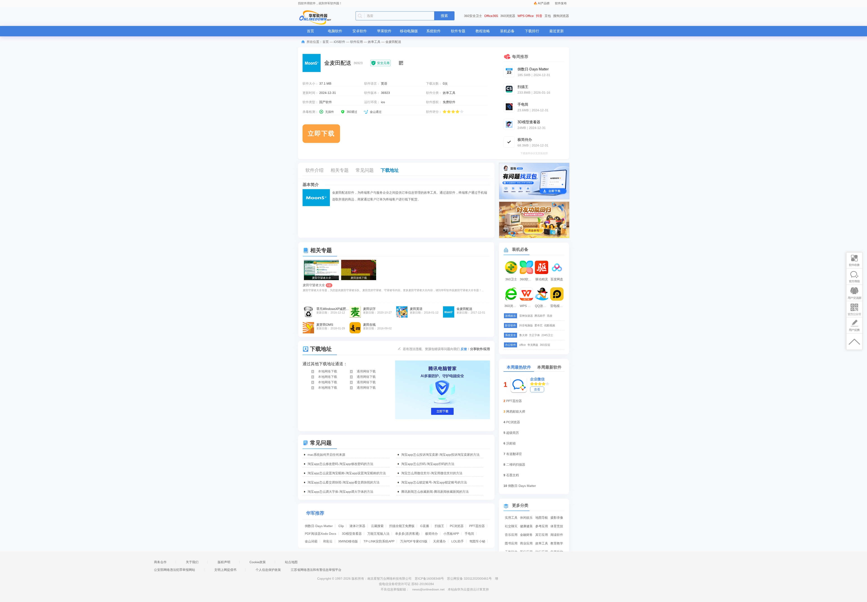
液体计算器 (357, 526)
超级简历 (512, 433)
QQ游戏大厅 (542, 306)
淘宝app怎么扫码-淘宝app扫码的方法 (427, 464)
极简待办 (431, 533)
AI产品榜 (544, 3)
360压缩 (545, 344)
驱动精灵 (541, 279)
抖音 (539, 15)
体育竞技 (556, 526)
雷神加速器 (526, 315)
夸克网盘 (532, 344)
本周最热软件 (519, 367)
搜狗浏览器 (561, 15)
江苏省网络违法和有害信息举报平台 (316, 569)
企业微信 (537, 379)
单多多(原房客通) (407, 533)
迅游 (549, 315)
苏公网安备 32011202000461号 (470, 578)
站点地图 (291, 562)
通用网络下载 (366, 371)
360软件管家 (527, 279)
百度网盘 (556, 279)
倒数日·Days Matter (319, 526)
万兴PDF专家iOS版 (413, 541)
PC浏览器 (457, 526)
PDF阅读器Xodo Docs (320, 533)
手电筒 (469, 533)
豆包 (548, 15)
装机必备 (507, 31)
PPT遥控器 (477, 526)
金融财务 (526, 535)
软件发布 (561, 3)
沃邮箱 (511, 443)
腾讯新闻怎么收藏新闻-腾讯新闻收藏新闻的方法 (435, 491)
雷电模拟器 (557, 306)
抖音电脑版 (526, 325)
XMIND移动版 (348, 541)
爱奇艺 (538, 325)
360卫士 (511, 279)
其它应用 (541, 535)
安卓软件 (359, 31)
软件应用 (356, 41)
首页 (310, 31)
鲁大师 (523, 335)
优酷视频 (549, 325)
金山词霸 (311, 541)
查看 (537, 389)
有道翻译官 (514, 454)
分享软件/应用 (480, 349)
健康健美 (526, 526)
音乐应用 (511, 535)
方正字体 (534, 335)
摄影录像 (556, 517)
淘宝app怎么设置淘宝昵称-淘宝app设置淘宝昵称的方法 (347, 473)
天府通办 (439, 541)
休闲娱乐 (526, 517)
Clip (341, 526)
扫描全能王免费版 (402, 526)
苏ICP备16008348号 (429, 578)
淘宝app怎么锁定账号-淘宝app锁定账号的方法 (434, 482)
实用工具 (511, 517)
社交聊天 (511, 526)
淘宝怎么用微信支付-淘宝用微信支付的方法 (431, 473)
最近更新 (556, 31)
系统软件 (433, 31)
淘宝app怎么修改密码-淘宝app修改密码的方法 (340, 464)
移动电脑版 (409, 31)
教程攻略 (482, 31)
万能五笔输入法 (378, 533)
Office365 (491, 15)
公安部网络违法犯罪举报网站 (174, 569)
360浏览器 (507, 15)
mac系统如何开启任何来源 (326, 454)
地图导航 (541, 517)
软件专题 (458, 31)
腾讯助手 (539, 315)
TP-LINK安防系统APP (379, 541)
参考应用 (541, 526)
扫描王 (439, 526)
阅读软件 (556, 535)
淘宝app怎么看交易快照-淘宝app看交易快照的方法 (344, 482)
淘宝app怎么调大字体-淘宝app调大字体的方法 (340, 491)
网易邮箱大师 (515, 411)
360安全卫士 (473, 15)
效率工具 (374, 41)
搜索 (444, 16)
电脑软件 (335, 31)
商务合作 (160, 562)
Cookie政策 (257, 562)
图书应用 (511, 543)
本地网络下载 (327, 371)
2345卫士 (547, 335)
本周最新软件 (549, 367)
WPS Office (525, 15)
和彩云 (328, 541)
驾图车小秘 (477, 541)
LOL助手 (457, 541)
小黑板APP (451, 533)
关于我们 (192, 562)
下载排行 (532, 31)
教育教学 (556, 543)
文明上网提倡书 (225, 569)
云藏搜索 (377, 526)
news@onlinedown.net (428, 589)
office (522, 344)
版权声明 (224, 562)
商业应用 (526, 543)
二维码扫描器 (515, 464)
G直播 (424, 526)
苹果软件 (384, 31)
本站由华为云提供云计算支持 (468, 589)
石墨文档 (512, 475)
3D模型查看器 (352, 533)
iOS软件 (339, 41)
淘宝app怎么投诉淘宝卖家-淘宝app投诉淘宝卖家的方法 (440, 454)
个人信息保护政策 (268, 569)
